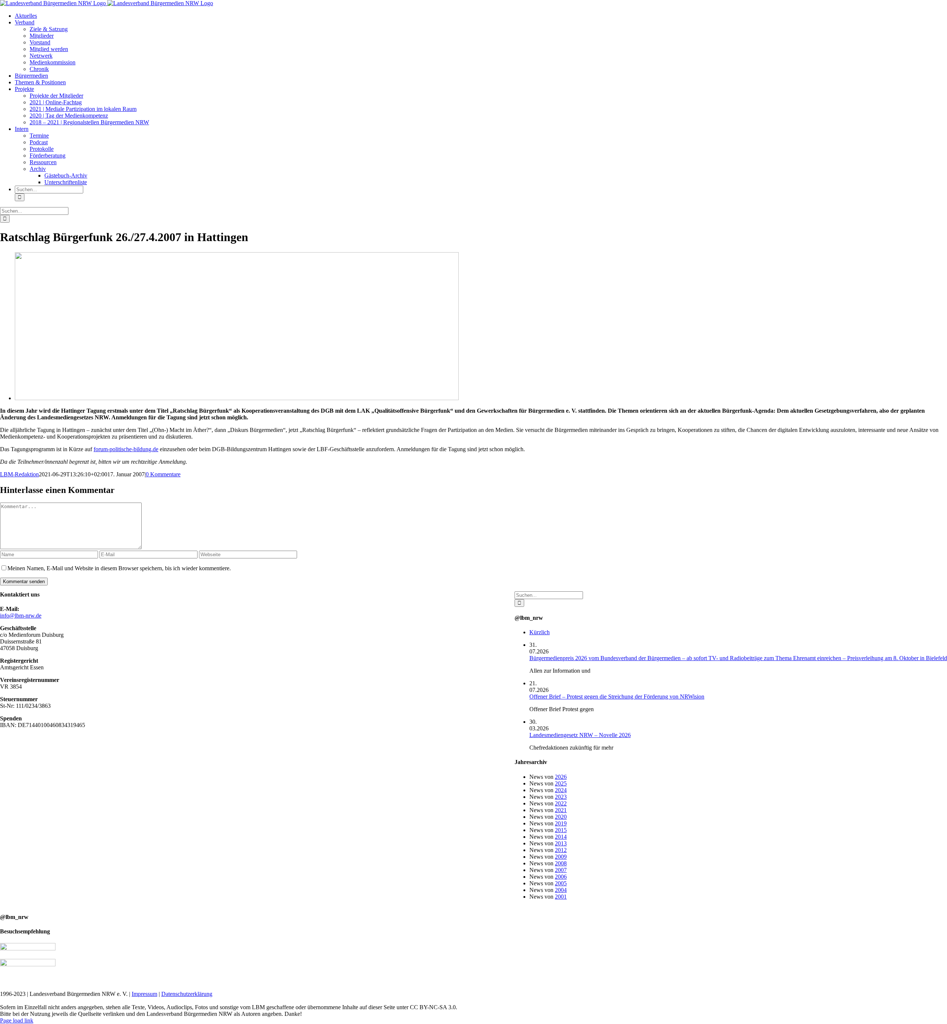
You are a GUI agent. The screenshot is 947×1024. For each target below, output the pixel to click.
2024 (561, 790)
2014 (561, 837)
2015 (561, 830)
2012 (561, 850)
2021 (561, 810)
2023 (561, 797)
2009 (561, 857)
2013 (561, 843)
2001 (561, 896)
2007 (561, 870)
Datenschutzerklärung (186, 994)
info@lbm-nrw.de (20, 615)
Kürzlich (539, 632)
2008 (561, 863)
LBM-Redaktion (19, 474)
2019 (561, 823)
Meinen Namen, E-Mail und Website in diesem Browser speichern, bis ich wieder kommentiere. (119, 568)
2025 (561, 783)
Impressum (144, 994)
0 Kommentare (163, 474)
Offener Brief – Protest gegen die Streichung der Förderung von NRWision (616, 696)
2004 (561, 890)
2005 (561, 883)
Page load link (16, 1020)
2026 (561, 777)
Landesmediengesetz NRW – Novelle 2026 (580, 735)
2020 (561, 817)
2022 (561, 803)
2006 (561, 876)
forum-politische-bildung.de (126, 449)
